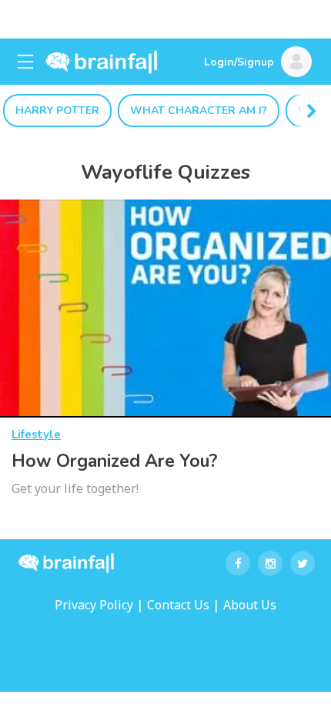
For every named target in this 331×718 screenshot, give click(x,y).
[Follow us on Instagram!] (270, 563)
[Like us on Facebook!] (238, 563)
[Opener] (25, 62)
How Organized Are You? (114, 461)
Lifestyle (36, 434)
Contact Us (178, 604)
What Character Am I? (198, 110)
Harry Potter (57, 110)
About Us (249, 604)
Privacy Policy (94, 604)
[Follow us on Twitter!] (302, 563)
